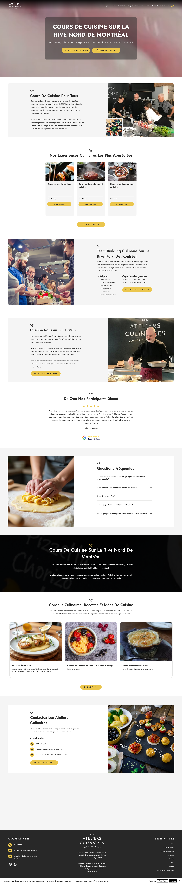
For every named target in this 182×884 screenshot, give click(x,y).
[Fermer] (180, 880)
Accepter (173, 881)
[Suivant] (172, 418)
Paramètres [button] (152, 881)
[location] (32, 755)
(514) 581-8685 (41, 744)
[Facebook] (15, 864)
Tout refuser (162, 881)
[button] (172, 6)
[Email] (32, 749)
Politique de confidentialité (102, 881)
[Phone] (32, 744)
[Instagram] (10, 864)
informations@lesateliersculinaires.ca (49, 749)
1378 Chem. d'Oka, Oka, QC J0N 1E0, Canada (52, 755)
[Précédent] (10, 418)
